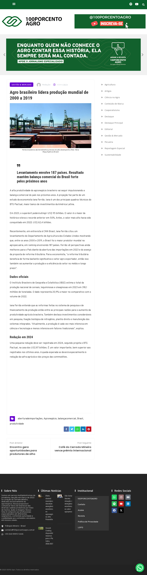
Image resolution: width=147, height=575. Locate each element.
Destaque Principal (114, 122)
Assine (81, 510)
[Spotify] (114, 503)
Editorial (109, 129)
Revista (81, 516)
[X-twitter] (121, 510)
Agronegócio (50, 418)
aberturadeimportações (30, 418)
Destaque (109, 116)
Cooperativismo (112, 110)
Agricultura (110, 84)
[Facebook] (114, 510)
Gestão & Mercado (21, 84)
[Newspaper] (128, 497)
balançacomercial (67, 418)
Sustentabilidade (113, 154)
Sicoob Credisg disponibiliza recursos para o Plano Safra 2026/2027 (50, 536)
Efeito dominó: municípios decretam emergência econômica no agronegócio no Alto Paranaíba (50, 507)
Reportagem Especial (115, 148)
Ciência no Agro (112, 97)
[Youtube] (121, 503)
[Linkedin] (128, 503)
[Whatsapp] (114, 497)
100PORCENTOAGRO (87, 499)
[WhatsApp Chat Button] (140, 567)
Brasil (80, 418)
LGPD (80, 527)
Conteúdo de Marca (114, 103)
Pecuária (109, 142)
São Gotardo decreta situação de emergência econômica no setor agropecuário (70, 504)
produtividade (17, 423)
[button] (14, 3)
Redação (46, 84)
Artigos (108, 91)
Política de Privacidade (88, 522)
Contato (81, 504)
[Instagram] (121, 497)
